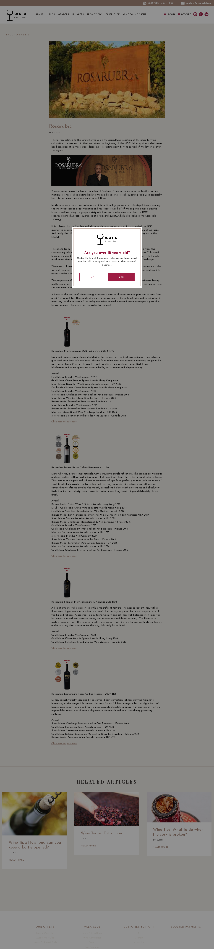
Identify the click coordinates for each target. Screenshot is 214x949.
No (93, 277)
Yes (121, 277)
